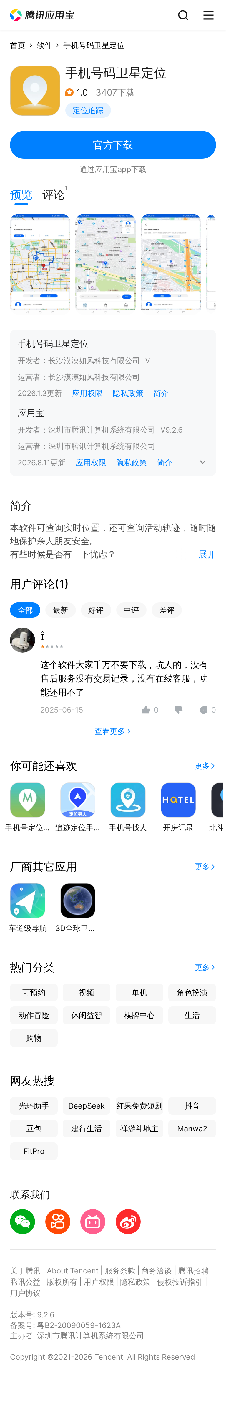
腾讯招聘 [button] (193, 1270)
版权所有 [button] (62, 1281)
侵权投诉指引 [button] (180, 1281)
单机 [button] (139, 992)
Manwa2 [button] (192, 1128)
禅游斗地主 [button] (139, 1128)
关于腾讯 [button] (25, 1270)
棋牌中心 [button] (139, 1015)
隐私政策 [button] (128, 393)
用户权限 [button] (99, 1281)
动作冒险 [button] (34, 1015)
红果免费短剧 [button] (139, 1105)
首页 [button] (17, 45)
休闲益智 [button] (86, 1015)
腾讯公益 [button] (25, 1281)
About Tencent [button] (73, 1270)
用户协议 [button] (25, 1293)
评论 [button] (53, 193)
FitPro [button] (34, 1151)
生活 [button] (192, 1015)
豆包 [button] (33, 1128)
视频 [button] (86, 992)
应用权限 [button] (87, 393)
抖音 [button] (192, 1105)
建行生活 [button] (86, 1128)
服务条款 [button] (120, 1270)
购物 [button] (33, 1037)
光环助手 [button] (34, 1105)
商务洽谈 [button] (156, 1270)
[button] (42, 15)
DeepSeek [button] (86, 1105)
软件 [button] (44, 45)
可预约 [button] (33, 992)
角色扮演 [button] (192, 992)
